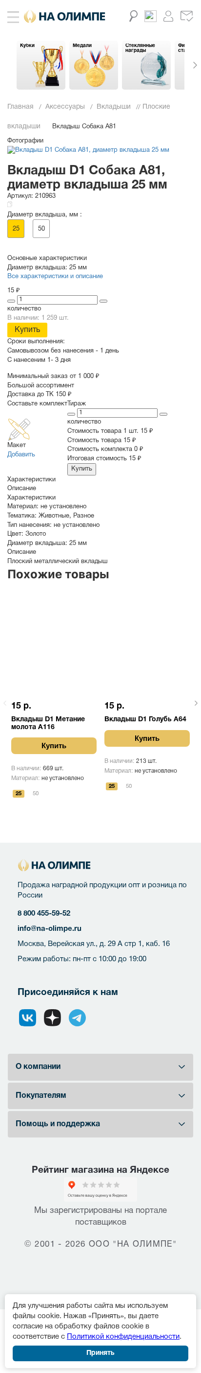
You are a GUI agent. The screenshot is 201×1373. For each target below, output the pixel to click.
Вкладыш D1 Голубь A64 (145, 719)
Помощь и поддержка (58, 1124)
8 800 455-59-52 (44, 913)
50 (41, 229)
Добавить (21, 455)
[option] (41, 65)
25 (16, 229)
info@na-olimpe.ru (49, 928)
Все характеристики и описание (55, 277)
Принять (100, 1353)
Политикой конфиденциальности (123, 1336)
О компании (38, 1067)
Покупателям (41, 1095)
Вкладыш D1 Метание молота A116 (48, 723)
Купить (27, 330)
